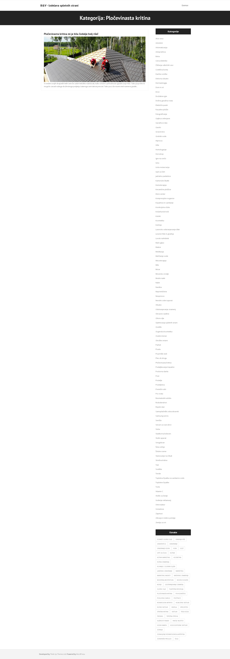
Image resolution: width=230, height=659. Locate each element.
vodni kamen (162, 625)
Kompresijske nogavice (165, 198)
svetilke (174, 612)
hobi (175, 548)
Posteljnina (160, 385)
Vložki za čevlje (162, 496)
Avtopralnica (161, 52)
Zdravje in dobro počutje (165, 518)
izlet (182, 548)
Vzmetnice (160, 509)
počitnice (177, 598)
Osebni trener (161, 336)
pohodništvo (181, 594)
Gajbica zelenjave (163, 118)
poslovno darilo (163, 598)
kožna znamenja (163, 562)
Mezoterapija (161, 260)
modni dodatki (182, 580)
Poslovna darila (162, 371)
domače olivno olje (164, 539)
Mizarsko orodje (162, 274)
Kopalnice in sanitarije (164, 203)
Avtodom (159, 43)
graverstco (161, 544)
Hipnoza (159, 140)
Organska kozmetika (164, 331)
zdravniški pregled (164, 639)
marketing (179, 571)
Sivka (158, 429)
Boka (158, 56)
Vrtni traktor (160, 504)
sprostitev (184, 607)
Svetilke (159, 469)
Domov (185, 5)
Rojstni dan (160, 407)
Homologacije (161, 149)
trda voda (185, 612)
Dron (158, 92)
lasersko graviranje (164, 571)
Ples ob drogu (161, 358)
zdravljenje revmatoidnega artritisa (170, 634)
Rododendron (161, 402)
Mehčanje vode (162, 256)
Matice (158, 247)
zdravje (160, 630)
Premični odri (161, 389)
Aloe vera (159, 38)
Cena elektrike (161, 61)
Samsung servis (162, 416)
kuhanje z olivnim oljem (166, 566)
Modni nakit (160, 278)
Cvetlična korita (162, 69)
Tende (158, 473)
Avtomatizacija (161, 47)
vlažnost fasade (163, 621)
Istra (157, 163)
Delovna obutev (162, 78)
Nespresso (160, 296)
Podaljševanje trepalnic (165, 367)
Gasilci (158, 127)
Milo (157, 265)
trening (160, 616)
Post (157, 376)
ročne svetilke (162, 607)
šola (176, 639)
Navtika (159, 287)
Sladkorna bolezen (163, 433)
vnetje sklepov (178, 621)
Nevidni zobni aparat (164, 300)
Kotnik (158, 216)
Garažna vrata (161, 123)
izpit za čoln (162, 553)
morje (159, 584)
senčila (174, 607)
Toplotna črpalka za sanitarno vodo (170, 478)
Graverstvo (160, 132)
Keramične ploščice (163, 189)
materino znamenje (181, 575)
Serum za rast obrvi (163, 425)
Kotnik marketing (163, 557)
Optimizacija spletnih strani (166, 322)
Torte (158, 487)
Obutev (159, 305)
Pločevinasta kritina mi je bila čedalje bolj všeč (71, 34)
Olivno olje (160, 318)
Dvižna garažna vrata (164, 100)
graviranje (173, 544)
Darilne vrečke (161, 74)
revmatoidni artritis (164, 603)
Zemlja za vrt (161, 522)
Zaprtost (159, 513)
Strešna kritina (161, 460)
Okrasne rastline (162, 314)
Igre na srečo (161, 158)
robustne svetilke (182, 603)
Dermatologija (161, 83)
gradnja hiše (180, 539)
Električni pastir (162, 105)
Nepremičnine (161, 291)
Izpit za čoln (160, 172)
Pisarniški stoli (161, 354)
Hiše (157, 145)
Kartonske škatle (162, 180)
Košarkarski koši (162, 211)
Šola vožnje (160, 447)
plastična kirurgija (176, 589)
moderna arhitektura (165, 580)
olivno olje (161, 589)
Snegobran (160, 442)
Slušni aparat (161, 438)
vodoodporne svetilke (179, 625)
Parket (158, 345)
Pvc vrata (159, 393)
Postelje (159, 380)
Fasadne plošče (162, 109)
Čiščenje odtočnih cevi (164, 65)
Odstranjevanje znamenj (166, 309)
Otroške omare (162, 340)
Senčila (158, 420)
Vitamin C (159, 491)
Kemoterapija (161, 185)
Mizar (158, 269)
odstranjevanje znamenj (174, 584)
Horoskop (160, 154)
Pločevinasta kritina (163, 362)
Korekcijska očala (163, 207)
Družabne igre (161, 96)
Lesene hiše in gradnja (165, 234)
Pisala (158, 349)
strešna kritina (162, 612)
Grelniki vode (161, 136)
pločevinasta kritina (164, 594)
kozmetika (177, 557)
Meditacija (160, 251)
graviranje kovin (163, 548)
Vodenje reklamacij (163, 500)
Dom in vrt (160, 87)
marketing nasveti (164, 575)
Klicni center (160, 194)
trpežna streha (172, 616)
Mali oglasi (160, 243)
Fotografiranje (161, 114)
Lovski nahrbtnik (162, 238)
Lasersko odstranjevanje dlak (168, 229)
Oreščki (159, 327)
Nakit (158, 282)
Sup (157, 465)
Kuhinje (159, 225)
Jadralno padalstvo (163, 176)
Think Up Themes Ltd (58, 654)
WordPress (80, 654)
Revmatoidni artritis (163, 398)
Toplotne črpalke (162, 482)
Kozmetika (160, 220)
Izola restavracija (162, 167)
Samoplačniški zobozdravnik (167, 411)
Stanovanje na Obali (164, 456)
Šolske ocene (161, 451)
